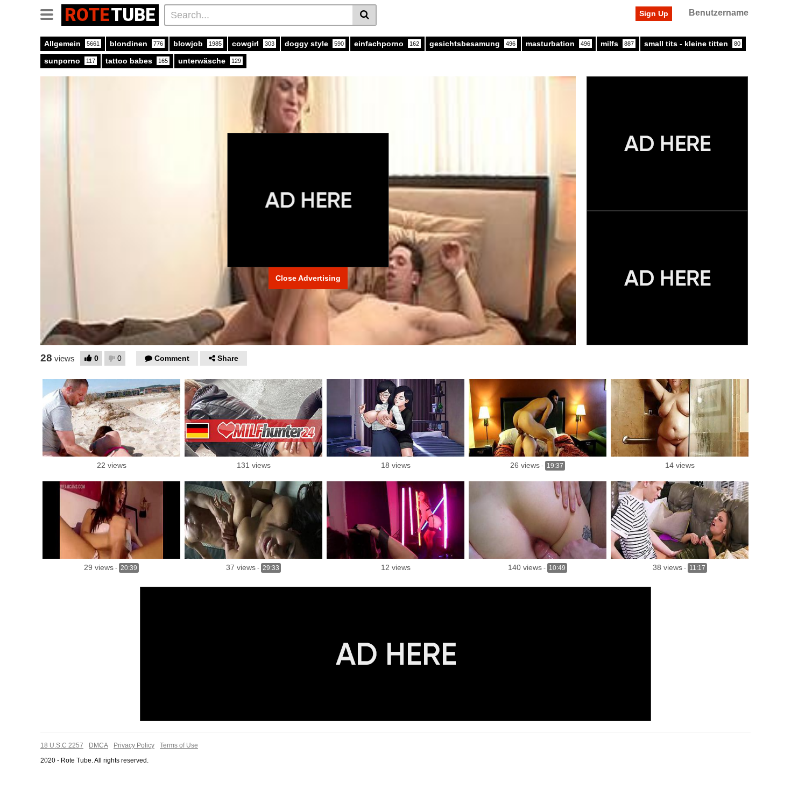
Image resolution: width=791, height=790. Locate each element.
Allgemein (72, 43)
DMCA (98, 745)
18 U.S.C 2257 (61, 745)
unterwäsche (209, 60)
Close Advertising (308, 278)
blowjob (197, 43)
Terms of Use (179, 745)
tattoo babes (136, 60)
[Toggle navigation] (50, 13)
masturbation (558, 43)
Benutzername (718, 12)
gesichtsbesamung (472, 43)
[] (364, 15)
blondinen (136, 43)
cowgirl (253, 43)
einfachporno (386, 43)
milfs (617, 43)
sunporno (69, 60)
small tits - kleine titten (692, 43)
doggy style (314, 43)
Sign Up (653, 13)
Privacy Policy (134, 745)
